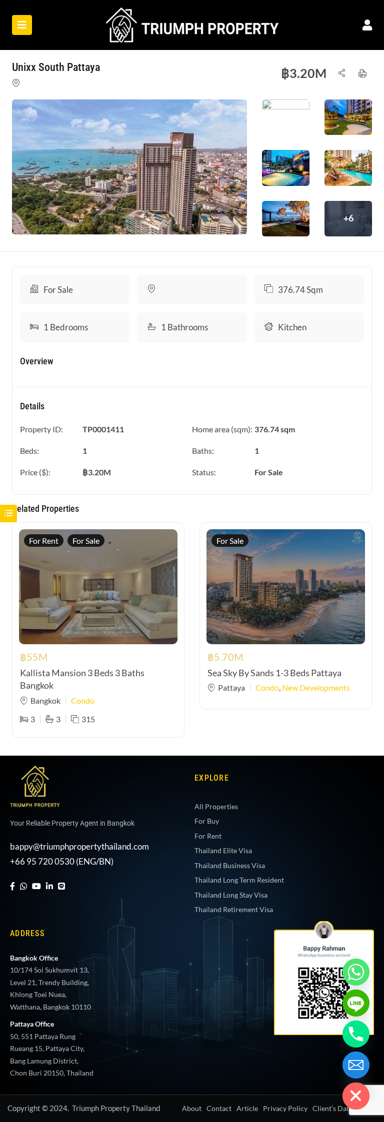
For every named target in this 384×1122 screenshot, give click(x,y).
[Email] (356, 1065)
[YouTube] (36, 886)
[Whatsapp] (356, 972)
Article (247, 1108)
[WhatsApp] (23, 886)
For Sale (58, 289)
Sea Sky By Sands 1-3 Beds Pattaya (275, 672)
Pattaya (231, 687)
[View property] (129, 166)
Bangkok (45, 700)
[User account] (367, 24)
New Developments (316, 687)
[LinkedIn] (49, 886)
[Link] (192, 14)
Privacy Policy (285, 1108)
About (192, 1108)
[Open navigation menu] (22, 25)
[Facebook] (12, 886)
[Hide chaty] (356, 1096)
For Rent (43, 540)
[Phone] (356, 1034)
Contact (219, 1108)
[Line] (61, 886)
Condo (82, 700)
